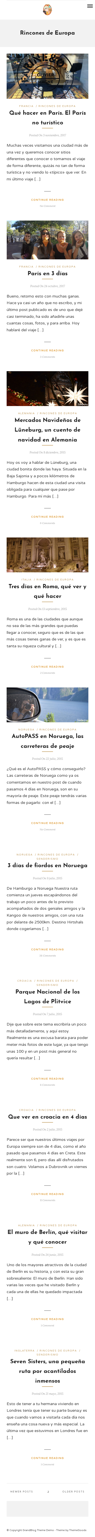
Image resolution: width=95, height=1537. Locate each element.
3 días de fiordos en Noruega (47, 866)
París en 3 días (48, 274)
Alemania (26, 413)
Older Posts (73, 1492)
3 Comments (47, 356)
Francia (26, 106)
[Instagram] (20, 6)
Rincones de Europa (57, 106)
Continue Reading (47, 199)
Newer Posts (21, 1492)
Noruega (26, 729)
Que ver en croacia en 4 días (47, 1117)
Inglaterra (24, 1350)
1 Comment (47, 1325)
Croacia (24, 980)
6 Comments (47, 523)
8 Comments (47, 1084)
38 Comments (47, 955)
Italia (26, 579)
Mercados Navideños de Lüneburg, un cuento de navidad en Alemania (48, 430)
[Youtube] (15, 6)
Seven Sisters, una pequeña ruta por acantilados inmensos (47, 1371)
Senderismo (47, 858)
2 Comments (47, 672)
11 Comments (47, 1200)
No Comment (47, 206)
